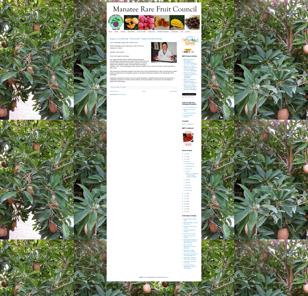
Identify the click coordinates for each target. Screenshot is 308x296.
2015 (185, 211)
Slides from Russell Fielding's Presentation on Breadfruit (190, 74)
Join (182, 31)
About (116, 31)
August (188, 169)
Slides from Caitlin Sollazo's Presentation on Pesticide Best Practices (190, 68)
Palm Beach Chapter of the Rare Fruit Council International (190, 241)
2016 (185, 209)
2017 (185, 206)
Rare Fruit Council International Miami (190, 251)
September (189, 166)
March (188, 188)
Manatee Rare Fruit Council (187, 96)
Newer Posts (114, 91)
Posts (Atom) (122, 94)
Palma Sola (151, 31)
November (189, 164)
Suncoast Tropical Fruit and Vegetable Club (191, 254)
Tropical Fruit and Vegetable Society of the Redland (190, 266)
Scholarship (174, 31)
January (188, 190)
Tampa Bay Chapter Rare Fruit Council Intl (190, 258)
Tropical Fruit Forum (190, 113)
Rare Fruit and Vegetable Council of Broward (190, 246)
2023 (185, 161)
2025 (185, 156)
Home (110, 31)
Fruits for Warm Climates (188, 116)
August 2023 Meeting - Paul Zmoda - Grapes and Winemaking (136, 39)
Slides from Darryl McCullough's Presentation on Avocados (189, 62)
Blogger (166, 277)
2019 (185, 201)
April (187, 185)
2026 (185, 154)
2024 (185, 159)
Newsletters (131, 31)
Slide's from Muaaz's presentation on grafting (190, 81)
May (187, 182)
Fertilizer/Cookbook (163, 31)
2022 (185, 193)
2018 (185, 204)
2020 (185, 199)
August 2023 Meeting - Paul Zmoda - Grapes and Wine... (191, 175)
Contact (187, 31)
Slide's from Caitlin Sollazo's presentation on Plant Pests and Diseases (190, 87)
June (187, 180)
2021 (185, 196)
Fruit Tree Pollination (190, 107)
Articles (123, 31)
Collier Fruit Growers (190, 234)
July (187, 171)
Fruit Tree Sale (141, 31)
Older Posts (173, 91)
